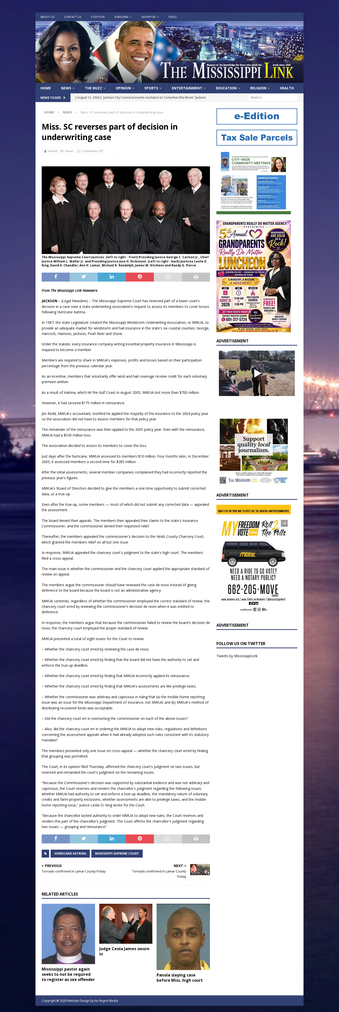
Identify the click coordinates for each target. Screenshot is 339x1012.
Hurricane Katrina (70, 853)
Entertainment (187, 88)
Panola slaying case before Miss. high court (180, 977)
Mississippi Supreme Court (117, 853)
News (66, 88)
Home (45, 88)
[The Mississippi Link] (169, 80)
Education (226, 88)
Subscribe (121, 17)
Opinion (123, 88)
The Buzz (93, 88)
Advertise (148, 17)
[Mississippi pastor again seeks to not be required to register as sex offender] (68, 934)
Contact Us (72, 17)
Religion (258, 88)
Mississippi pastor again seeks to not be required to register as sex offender (68, 974)
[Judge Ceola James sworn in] (126, 924)
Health (287, 88)
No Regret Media (106, 1001)
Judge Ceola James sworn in (124, 951)
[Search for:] (272, 97)
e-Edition (97, 17)
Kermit (52, 151)
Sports (151, 88)
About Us (47, 17)
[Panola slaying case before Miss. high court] (183, 937)
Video (173, 17)
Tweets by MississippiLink (237, 655)
